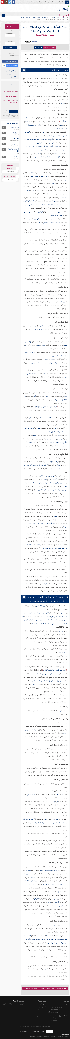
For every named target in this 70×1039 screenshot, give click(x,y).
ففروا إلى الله (15, 132)
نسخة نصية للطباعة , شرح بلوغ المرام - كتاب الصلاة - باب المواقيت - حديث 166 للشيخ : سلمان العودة (44, 989)
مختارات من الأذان (52, 1012)
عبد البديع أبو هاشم (14, 146)
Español (61, 2)
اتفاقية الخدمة (31, 1031)
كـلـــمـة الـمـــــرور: (10, 40)
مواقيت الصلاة (19, 1007)
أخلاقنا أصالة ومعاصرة (11, 91)
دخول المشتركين (10, 47)
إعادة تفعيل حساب (12, 77)
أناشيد (56, 1004)
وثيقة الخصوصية (41, 1031)
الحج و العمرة (42, 1010)
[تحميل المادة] (38, 47)
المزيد (13, 111)
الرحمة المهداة (41, 1004)
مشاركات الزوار (7, 1004)
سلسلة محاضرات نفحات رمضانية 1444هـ (10, 101)
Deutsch (54, 2)
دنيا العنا (16, 156)
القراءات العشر (41, 1016)
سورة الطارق (15, 138)
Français (48, 2)
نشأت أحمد (16, 135)
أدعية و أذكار (54, 1015)
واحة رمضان (42, 1007)
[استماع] (41, 47)
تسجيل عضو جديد (12, 74)
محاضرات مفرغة (64, 1010)
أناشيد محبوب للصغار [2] (13, 150)
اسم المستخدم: (10, 32)
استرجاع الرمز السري (12, 71)
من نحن (19, 1031)
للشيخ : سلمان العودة (45, 35)
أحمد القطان (16, 129)
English (41, 2)
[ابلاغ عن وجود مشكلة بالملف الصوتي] (35, 47)
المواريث (21, 1004)
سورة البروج (15, 143)
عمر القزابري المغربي (14, 140)
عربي (67, 2)
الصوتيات (63, 15)
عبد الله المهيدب (15, 158)
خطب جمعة (65, 1013)
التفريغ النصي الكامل (49, 47)
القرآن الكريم (65, 1004)
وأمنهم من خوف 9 (12, 96)
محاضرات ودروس (64, 1007)
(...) (18, 153)
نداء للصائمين (15, 127)
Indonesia (34, 2)
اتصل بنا (24, 1031)
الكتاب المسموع (64, 1016)
